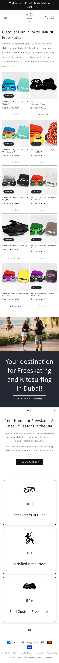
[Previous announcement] (5, 5)
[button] (5, 17)
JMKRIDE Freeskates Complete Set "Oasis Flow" (43, 247)
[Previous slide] (23, 411)
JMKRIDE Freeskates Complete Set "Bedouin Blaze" (43, 151)
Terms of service (15, 657)
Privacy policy (39, 653)
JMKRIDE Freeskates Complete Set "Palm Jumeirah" (15, 151)
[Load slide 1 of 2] (28, 410)
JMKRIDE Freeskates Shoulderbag (14, 246)
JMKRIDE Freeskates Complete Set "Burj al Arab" (15, 103)
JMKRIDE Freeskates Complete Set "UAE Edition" (43, 199)
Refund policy (52, 653)
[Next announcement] (54, 5)
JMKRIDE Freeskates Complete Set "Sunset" (15, 294)
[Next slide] (36, 411)
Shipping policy (29, 657)
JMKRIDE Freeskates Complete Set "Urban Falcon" (43, 294)
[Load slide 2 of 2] (31, 410)
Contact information (44, 657)
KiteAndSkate (12, 653)
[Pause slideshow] (56, 411)
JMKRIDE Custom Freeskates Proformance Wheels (40, 103)
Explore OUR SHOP (29, 462)
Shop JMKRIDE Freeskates (29, 398)
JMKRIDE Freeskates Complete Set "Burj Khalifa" (15, 199)
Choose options (15, 258)
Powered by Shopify (25, 653)
